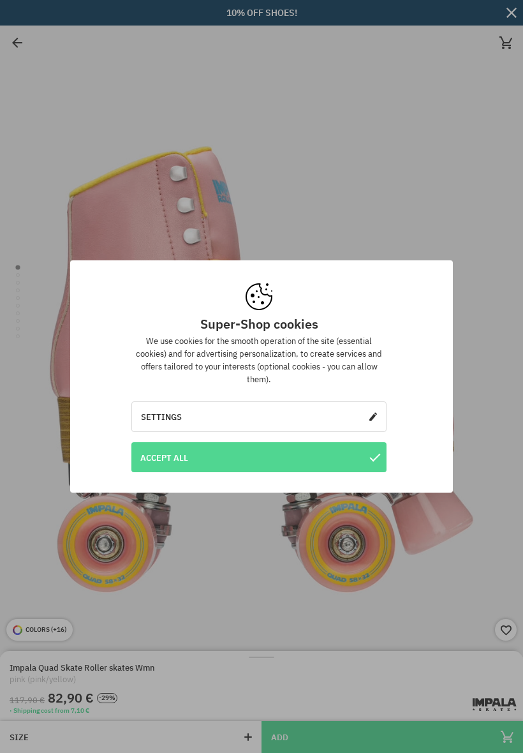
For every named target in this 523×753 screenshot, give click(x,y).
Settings (161, 416)
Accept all (164, 457)
